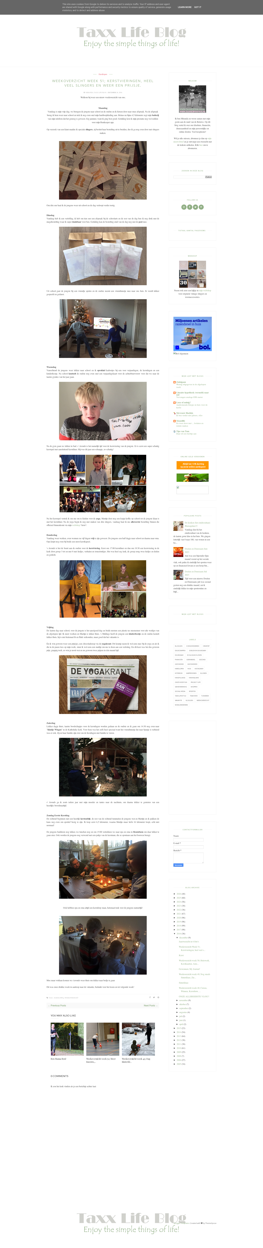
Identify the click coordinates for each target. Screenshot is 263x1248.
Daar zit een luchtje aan (186, 433)
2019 (179, 921)
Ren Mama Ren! (58, 1058)
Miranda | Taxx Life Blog (96, 92)
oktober (182, 1004)
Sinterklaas (183, 982)
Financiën (179, 659)
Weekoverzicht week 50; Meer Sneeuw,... (101, 1060)
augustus (183, 1012)
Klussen (203, 673)
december (183, 937)
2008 (179, 1055)
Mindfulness (180, 678)
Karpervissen (191, 673)
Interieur (178, 673)
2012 (179, 1040)
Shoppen (194, 687)
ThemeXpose (210, 1223)
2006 (179, 1059)
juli (180, 1016)
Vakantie (178, 700)
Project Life (196, 682)
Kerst (181, 955)
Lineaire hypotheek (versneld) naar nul (192, 393)
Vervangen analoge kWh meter (189, 397)
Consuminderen (192, 646)
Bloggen (178, 646)
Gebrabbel (190, 659)
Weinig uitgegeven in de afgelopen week (191, 385)
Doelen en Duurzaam (197, 650)
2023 (179, 905)
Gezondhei (179, 664)
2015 (179, 1028)
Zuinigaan (181, 381)
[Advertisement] (192, 767)
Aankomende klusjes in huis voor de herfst (192, 406)
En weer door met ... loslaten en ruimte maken (189, 424)
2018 (179, 925)
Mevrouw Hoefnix (184, 412)
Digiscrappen (180, 650)
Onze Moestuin (181, 682)
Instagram (199, 668)
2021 (179, 913)
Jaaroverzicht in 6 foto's (189, 941)
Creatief (206, 646)
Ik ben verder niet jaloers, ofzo (189, 415)
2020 (179, 917)
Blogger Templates (181, 1223)
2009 (179, 1051)
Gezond (202, 659)
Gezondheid (192, 664)
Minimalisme (194, 678)
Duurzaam (179, 655)
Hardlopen (103, 74)
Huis (189, 668)
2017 (179, 929)
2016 (179, 933)
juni (181, 1020)
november (183, 1000)
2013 (179, 1036)
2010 (179, 1048)
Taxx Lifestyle (180, 696)
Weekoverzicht (71, 998)
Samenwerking (181, 687)
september (183, 1008)
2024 (179, 901)
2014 (179, 1032)
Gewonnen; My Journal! (189, 968)
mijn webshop (205, 290)
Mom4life (180, 420)
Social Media (180, 691)
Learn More (184, 7)
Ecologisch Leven (194, 655)
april (181, 1024)
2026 (179, 893)
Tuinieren (205, 696)
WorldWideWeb (181, 705)
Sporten (192, 691)
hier (201, 144)
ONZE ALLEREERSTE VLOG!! (194, 996)
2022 (179, 909)
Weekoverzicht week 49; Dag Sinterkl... (136, 1060)
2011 (179, 1044)
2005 (179, 1063)
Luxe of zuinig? (183, 402)
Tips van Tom (182, 431)
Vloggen (189, 700)
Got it (197, 7)
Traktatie (194, 696)
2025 (179, 897)
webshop (76, 525)
